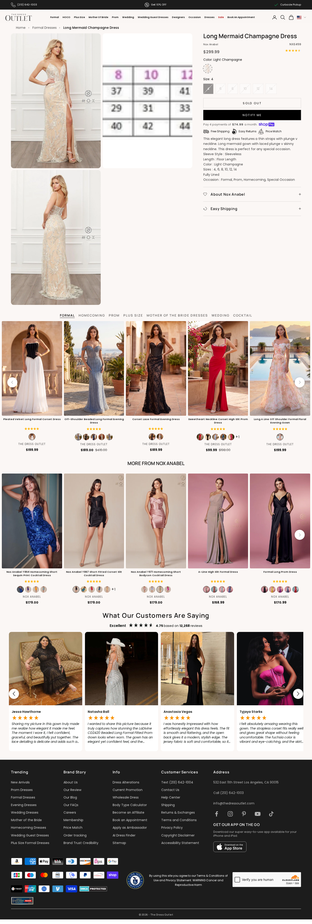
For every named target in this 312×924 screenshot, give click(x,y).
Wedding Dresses (24, 812)
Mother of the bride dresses (177, 315)
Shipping (168, 805)
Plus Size (79, 17)
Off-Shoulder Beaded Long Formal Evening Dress (94, 421)
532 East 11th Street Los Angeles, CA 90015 (246, 782)
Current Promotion (128, 790)
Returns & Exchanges (178, 812)
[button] (31, 428)
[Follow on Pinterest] (244, 814)
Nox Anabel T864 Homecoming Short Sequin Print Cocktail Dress (31, 573)
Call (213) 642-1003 (228, 793)
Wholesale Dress (126, 797)
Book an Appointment (130, 820)
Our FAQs (70, 805)
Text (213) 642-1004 (177, 782)
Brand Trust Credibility (80, 843)
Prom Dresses (22, 790)
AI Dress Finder (124, 835)
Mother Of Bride (98, 17)
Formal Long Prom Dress (280, 572)
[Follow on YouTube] (257, 814)
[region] (156, 694)
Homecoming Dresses (28, 827)
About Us (70, 782)
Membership (73, 820)
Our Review (72, 790)
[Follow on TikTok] (271, 814)
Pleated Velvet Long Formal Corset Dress (32, 419)
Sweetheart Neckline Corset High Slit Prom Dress (218, 421)
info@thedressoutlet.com (233, 803)
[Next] (300, 382)
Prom (115, 17)
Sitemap (119, 843)
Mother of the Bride (26, 820)
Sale (221, 17)
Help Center (170, 797)
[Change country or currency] (301, 17)
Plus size (133, 315)
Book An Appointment (241, 17)
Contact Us (170, 790)
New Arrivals (20, 782)
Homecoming (92, 315)
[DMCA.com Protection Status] (93, 889)
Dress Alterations (126, 782)
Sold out (252, 103)
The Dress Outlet (32, 444)
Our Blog (70, 797)
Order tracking (75, 835)
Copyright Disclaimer (178, 835)
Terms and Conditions (179, 820)
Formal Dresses (44, 27)
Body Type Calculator (130, 805)
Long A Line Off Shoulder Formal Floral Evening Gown (280, 421)
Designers (178, 17)
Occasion (194, 17)
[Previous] (12, 382)
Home (21, 27)
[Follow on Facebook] (216, 814)
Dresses (209, 17)
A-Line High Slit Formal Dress (218, 572)
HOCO (66, 17)
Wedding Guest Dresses (153, 17)
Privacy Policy (172, 827)
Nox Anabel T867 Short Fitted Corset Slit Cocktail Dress (94, 573)
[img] (155, 428)
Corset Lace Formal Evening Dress (156, 419)
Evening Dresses (24, 805)
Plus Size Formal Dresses (30, 843)
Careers (69, 812)
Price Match (72, 827)
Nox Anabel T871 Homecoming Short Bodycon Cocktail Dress (156, 573)
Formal (54, 17)
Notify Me (252, 115)
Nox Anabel (210, 44)
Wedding (128, 17)
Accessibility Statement (180, 843)
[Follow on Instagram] (230, 814)
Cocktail (242, 315)
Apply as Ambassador (130, 827)
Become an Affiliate (128, 812)
